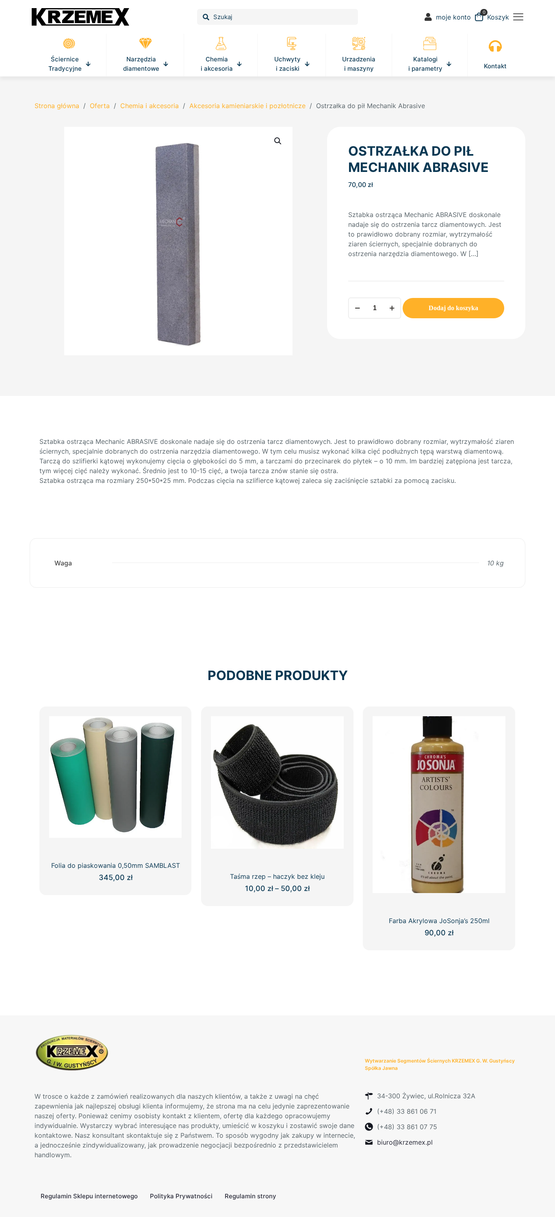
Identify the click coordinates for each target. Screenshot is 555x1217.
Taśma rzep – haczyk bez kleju (277, 876)
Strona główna (57, 106)
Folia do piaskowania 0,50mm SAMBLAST (115, 865)
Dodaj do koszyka (453, 307)
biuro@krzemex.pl (405, 1142)
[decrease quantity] (357, 308)
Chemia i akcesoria (149, 106)
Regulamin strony (250, 1196)
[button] (278, 141)
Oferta (100, 106)
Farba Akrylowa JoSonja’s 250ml (439, 921)
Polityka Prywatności (181, 1196)
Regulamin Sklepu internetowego (89, 1196)
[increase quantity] (392, 308)
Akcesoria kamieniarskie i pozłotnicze (247, 106)
